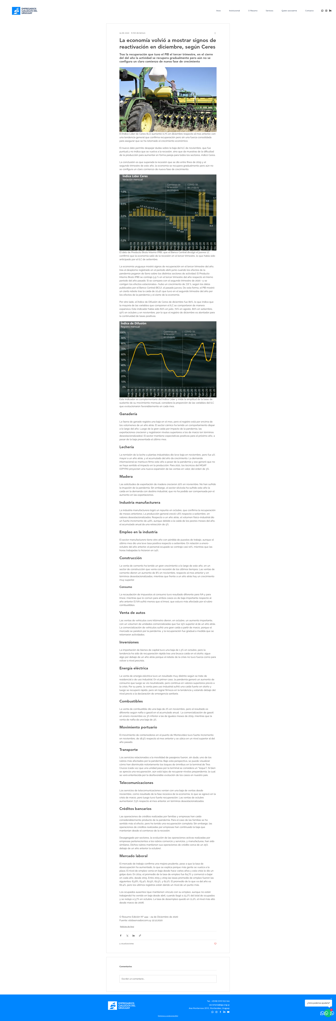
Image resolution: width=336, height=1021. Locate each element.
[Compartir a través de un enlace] (140, 935)
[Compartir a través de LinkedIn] (133, 935)
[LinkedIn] (330, 10)
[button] (236, 10)
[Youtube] (228, 1012)
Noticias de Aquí (127, 926)
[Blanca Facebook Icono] (220, 1012)
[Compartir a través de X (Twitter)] (127, 935)
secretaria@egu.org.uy (219, 1004)
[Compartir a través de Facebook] (120, 935)
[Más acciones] (215, 33)
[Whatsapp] (322, 10)
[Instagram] (326, 10)
